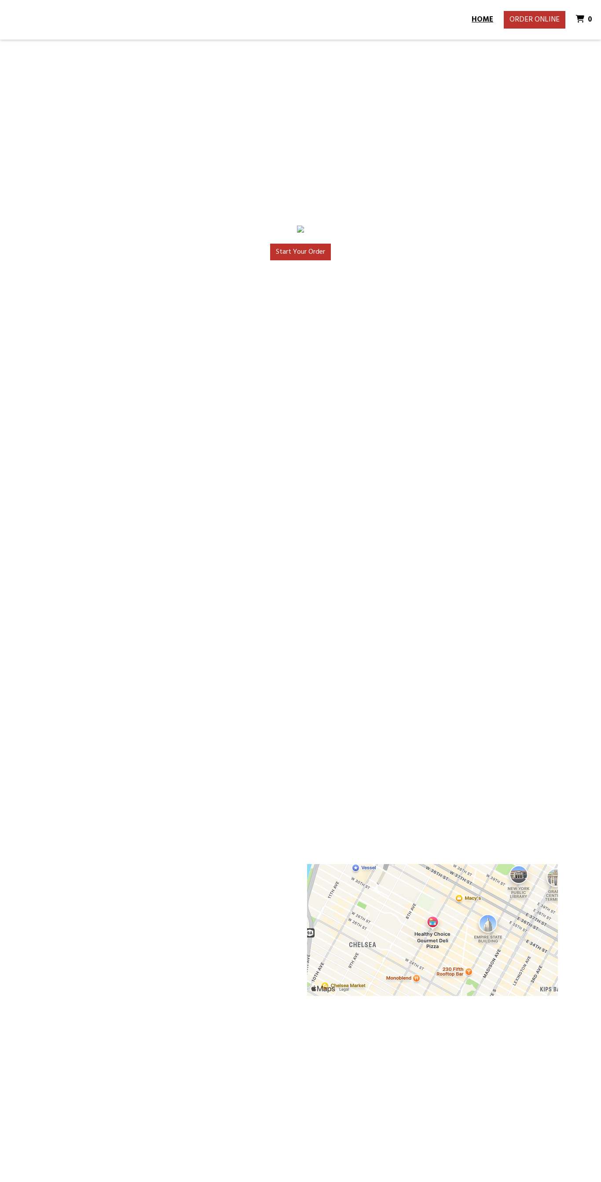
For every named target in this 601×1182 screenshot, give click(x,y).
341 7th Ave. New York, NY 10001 (74, 1083)
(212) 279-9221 (76, 1100)
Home (482, 20)
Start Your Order (300, 252)
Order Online (534, 20)
